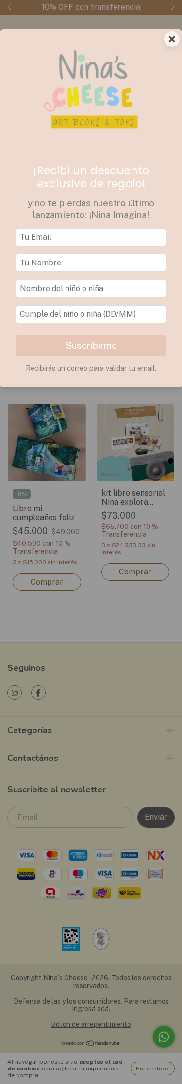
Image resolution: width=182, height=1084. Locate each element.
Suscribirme (91, 345)
